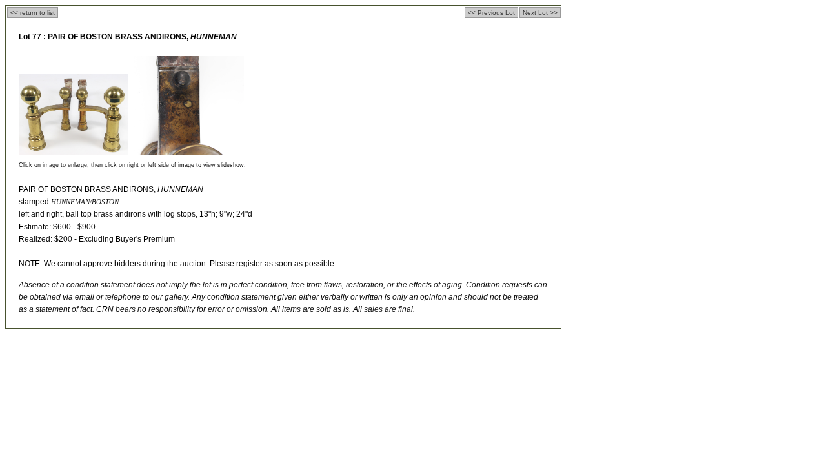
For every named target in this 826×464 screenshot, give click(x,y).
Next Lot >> (540, 12)
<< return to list (32, 12)
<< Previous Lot (491, 12)
